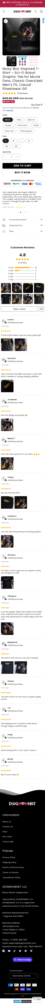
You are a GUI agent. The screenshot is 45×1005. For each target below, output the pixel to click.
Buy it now (22, 172)
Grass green (26, 131)
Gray (19, 119)
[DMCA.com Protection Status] (22, 1002)
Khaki (36, 125)
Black (7, 119)
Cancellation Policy (11, 877)
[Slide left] (3, 61)
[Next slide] (27, 212)
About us (6, 821)
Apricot (31, 119)
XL (29, 140)
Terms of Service (10, 872)
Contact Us (7, 826)
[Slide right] (41, 61)
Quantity (6, 152)
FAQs (4, 831)
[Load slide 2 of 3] (23, 212)
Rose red (9, 131)
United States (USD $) (21, 976)
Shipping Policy (9, 862)
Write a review (19, 309)
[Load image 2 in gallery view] (22, 61)
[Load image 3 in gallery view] (33, 61)
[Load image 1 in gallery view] (11, 61)
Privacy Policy (8, 857)
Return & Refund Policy (13, 867)
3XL (16, 146)
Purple (8, 125)
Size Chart (7, 836)
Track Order (8, 841)
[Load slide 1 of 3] (20, 212)
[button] (3, 11)
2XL (6, 146)
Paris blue (22, 125)
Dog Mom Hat (16, 994)
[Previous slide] (18, 212)
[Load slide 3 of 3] (25, 212)
